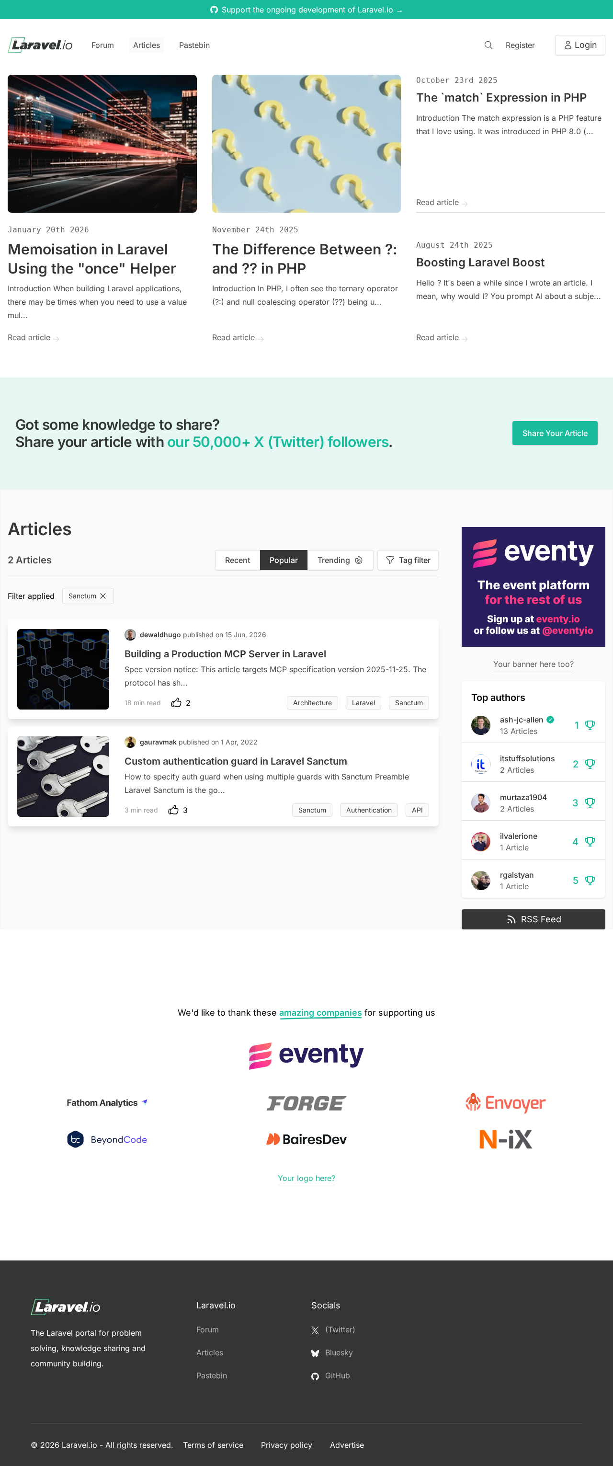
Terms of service (214, 1445)
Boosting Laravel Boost (480, 262)
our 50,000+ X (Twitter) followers (277, 441)
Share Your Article (555, 433)
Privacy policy (288, 1445)
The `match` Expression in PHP (501, 97)
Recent (237, 560)
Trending (334, 560)
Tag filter (415, 560)
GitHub (336, 1375)
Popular (284, 560)
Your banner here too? (533, 664)
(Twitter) (339, 1329)
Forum (102, 45)
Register (520, 45)
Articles (146, 45)
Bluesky (338, 1352)
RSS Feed (541, 919)
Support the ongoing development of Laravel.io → (312, 9)
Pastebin (194, 45)
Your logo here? (306, 1178)
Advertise (347, 1445)
